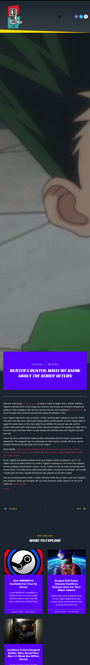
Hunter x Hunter (30, 403)
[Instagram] (86, 17)
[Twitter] (81, 17)
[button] (59, 16)
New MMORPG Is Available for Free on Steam (23, 584)
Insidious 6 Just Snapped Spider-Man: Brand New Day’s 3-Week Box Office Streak (23, 654)
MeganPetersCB (19, 484)
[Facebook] (76, 17)
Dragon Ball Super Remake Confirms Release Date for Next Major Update (66, 585)
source (6, 489)
